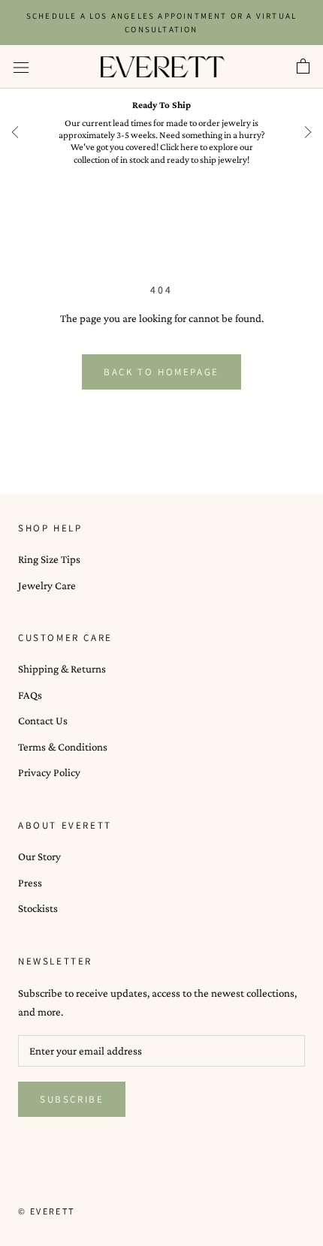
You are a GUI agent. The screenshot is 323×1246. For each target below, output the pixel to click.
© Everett (46, 1211)
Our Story (39, 856)
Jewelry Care (47, 585)
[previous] (15, 132)
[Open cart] (303, 66)
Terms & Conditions (62, 747)
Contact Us (43, 721)
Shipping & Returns (62, 669)
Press (30, 883)
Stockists (38, 908)
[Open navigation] (21, 67)
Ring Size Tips (49, 559)
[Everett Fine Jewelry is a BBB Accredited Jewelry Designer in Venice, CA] (55, 1184)
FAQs (30, 695)
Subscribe (72, 1099)
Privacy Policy (49, 772)
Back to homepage (161, 372)
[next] (308, 132)
